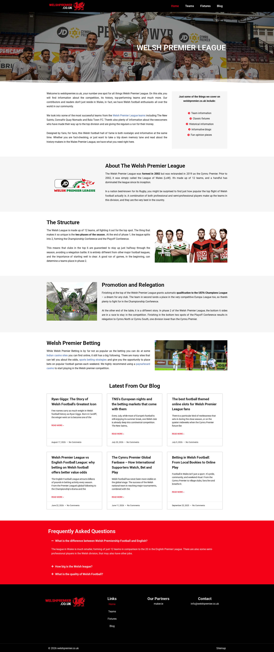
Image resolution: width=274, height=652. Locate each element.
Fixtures (205, 6)
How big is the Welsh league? (73, 566)
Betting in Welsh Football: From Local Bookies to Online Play (193, 462)
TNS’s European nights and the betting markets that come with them (134, 404)
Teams (189, 6)
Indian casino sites (57, 355)
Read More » (58, 425)
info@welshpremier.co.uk (205, 603)
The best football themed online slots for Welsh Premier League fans (194, 404)
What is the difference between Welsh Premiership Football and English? (101, 540)
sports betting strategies (93, 359)
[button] (137, 541)
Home (175, 6)
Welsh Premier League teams (129, 115)
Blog (220, 6)
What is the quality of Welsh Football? (79, 574)
